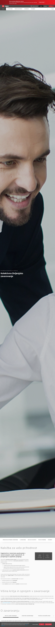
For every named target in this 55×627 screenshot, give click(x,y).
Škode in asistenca (18, 8)
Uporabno (33, 8)
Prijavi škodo (41, 2)
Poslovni (45, 6)
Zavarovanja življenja (6, 602)
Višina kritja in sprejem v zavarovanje (10, 539)
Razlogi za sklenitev (32, 539)
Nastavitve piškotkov (35, 624)
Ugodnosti (26, 8)
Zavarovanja (10, 8)
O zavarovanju (23, 539)
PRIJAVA (52, 8)
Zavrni (42, 624)
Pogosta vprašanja (42, 539)
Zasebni (41, 6)
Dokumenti (50, 539)
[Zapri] (54, 624)
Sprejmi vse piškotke (48, 624)
